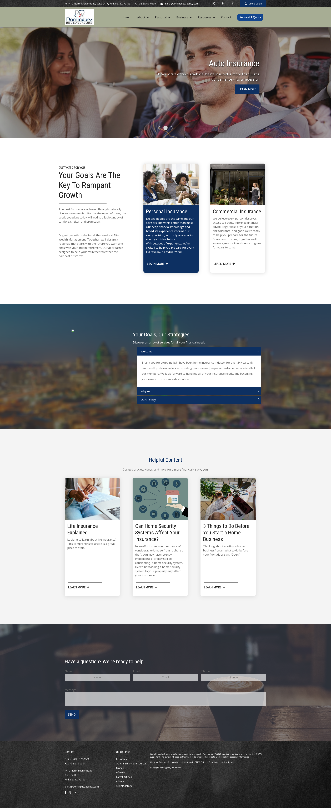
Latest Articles (124, 777)
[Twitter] (214, 3)
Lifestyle (120, 772)
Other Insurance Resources (131, 763)
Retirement (122, 759)
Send (72, 714)
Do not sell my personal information (232, 756)
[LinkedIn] (223, 3)
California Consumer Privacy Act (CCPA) (243, 754)
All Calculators (124, 786)
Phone (205, 671)
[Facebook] (233, 3)
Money (120, 768)
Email (136, 671)
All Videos (121, 781)
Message (70, 690)
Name (68, 671)
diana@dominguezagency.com (181, 3)
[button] (125, 17)
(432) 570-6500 (147, 3)
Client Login (255, 3)
